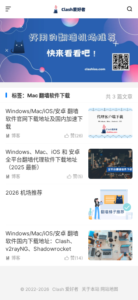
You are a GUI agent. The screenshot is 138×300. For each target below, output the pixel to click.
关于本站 (90, 289)
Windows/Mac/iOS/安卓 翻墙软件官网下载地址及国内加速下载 (44, 119)
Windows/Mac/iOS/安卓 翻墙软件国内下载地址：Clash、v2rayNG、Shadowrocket (42, 241)
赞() (73, 135)
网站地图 (109, 289)
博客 (13, 135)
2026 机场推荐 (24, 192)
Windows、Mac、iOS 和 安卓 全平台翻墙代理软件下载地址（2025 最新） (43, 159)
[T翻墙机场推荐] (69, 50)
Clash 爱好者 (69, 9)
